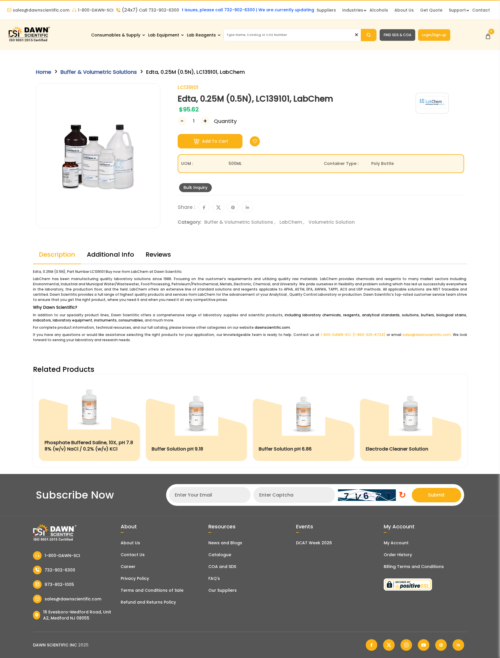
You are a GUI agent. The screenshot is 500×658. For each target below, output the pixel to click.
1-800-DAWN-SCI (95, 10)
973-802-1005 (59, 584)
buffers (427, 315)
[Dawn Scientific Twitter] (389, 645)
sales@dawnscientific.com (41, 10)
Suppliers (326, 10)
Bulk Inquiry (195, 187)
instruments (105, 320)
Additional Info (110, 254)
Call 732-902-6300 (150, 10)
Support (457, 10)
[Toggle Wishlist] (255, 141)
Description (57, 254)
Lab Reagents (201, 35)
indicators (42, 320)
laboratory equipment (72, 320)
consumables (130, 320)
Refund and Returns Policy (148, 602)
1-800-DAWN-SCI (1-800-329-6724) (353, 334)
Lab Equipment (163, 35)
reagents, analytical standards (371, 315)
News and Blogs (225, 543)
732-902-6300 (60, 570)
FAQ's (214, 578)
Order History (398, 555)
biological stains (451, 315)
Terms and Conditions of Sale (152, 590)
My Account (396, 543)
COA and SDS (222, 566)
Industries (352, 10)
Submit (436, 495)
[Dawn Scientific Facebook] (371, 645)
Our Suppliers (222, 590)
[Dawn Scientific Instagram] (406, 645)
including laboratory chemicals (313, 315)
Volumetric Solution (331, 222)
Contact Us (133, 555)
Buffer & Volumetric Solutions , (240, 222)
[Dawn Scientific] (29, 41)
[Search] (368, 35)
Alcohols (379, 10)
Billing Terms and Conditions (414, 566)
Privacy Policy (135, 578)
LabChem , (293, 222)
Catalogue (219, 555)
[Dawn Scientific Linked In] (458, 645)
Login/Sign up (434, 34)
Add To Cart (214, 141)
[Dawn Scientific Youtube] (423, 645)
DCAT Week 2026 (314, 543)
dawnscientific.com (272, 327)
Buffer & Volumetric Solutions (98, 72)
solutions (410, 315)
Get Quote (431, 10)
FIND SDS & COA (397, 34)
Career (128, 566)
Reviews (158, 254)
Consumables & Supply (115, 35)
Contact (481, 10)
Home (43, 72)
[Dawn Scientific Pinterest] (441, 645)
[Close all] (356, 35)
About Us (404, 10)
